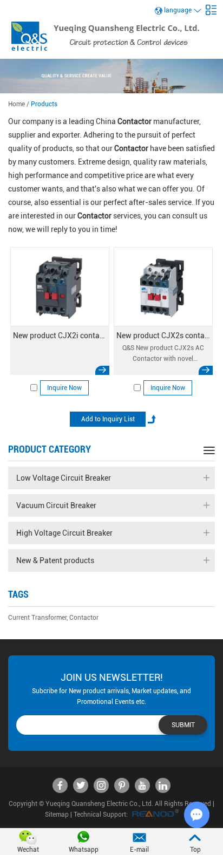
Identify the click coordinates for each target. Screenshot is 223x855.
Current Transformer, (38, 617)
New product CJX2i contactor (60, 335)
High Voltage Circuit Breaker (64, 533)
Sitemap (57, 814)
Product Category (49, 449)
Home (16, 104)
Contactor (84, 617)
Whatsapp (84, 849)
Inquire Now (64, 388)
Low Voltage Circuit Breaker (63, 478)
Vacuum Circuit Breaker (56, 505)
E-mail (139, 849)
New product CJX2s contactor (163, 335)
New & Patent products (55, 560)
